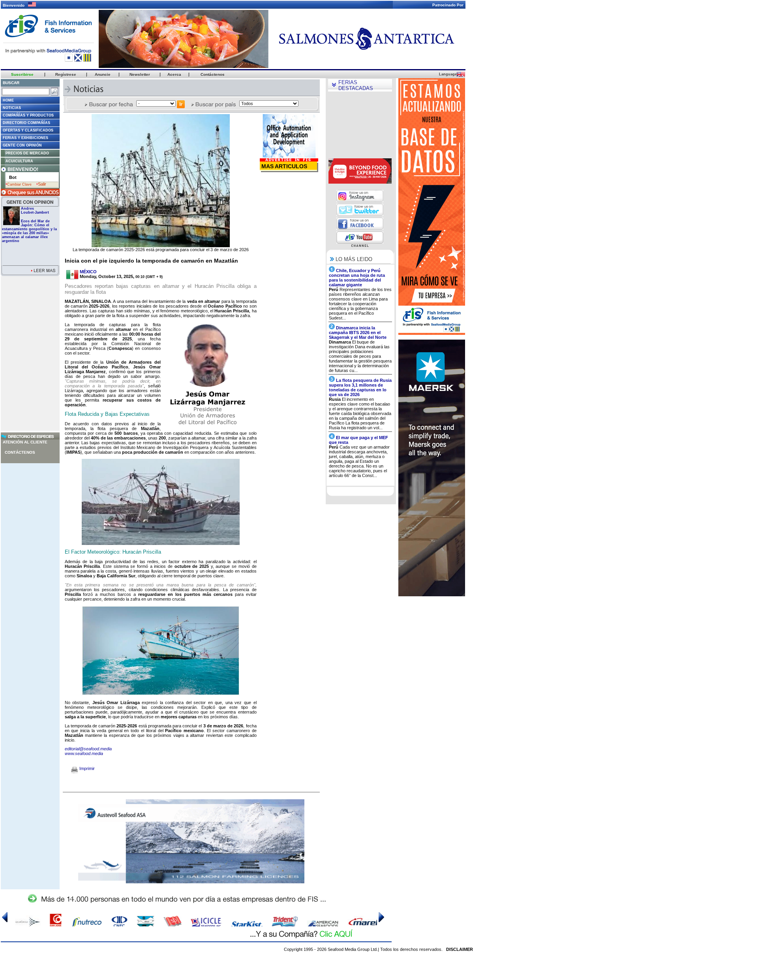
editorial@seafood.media (88, 748)
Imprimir (86, 768)
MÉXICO (88, 271)
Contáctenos (20, 452)
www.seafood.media (84, 753)
